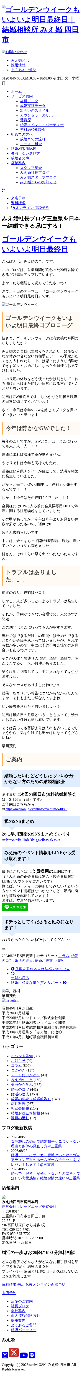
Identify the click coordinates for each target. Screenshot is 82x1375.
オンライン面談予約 (49, 1284)
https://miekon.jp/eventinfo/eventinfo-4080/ (36, 809)
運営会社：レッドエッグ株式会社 (29, 1206)
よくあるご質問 (23, 70)
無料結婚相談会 (33, 130)
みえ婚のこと (22, 1080)
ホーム (16, 91)
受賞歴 (25, 120)
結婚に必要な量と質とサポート (37, 983)
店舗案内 (18, 163)
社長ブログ (20, 1306)
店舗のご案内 (22, 1301)
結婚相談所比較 (23, 149)
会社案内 (18, 1311)
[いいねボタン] (3, 949)
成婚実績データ (33, 106)
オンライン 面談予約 (32, 208)
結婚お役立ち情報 (49, 960)
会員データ (29, 101)
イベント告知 (22, 1056)
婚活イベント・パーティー (42, 125)
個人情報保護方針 (25, 1316)
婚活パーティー (23, 1330)
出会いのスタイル (34, 110)
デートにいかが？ (25, 1075)
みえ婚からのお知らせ (38, 182)
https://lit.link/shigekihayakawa (33, 840)
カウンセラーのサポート (40, 115)
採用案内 (18, 1320)
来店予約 (18, 198)
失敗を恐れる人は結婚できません (42, 969)
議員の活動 (20, 1118)
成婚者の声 (20, 158)
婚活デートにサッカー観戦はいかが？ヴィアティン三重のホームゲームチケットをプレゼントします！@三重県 (45, 1159)
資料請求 (18, 203)
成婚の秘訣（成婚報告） (31, 1099)
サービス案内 (22, 96)
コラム (63, 956)
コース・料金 (31, 144)
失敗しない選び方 (25, 153)
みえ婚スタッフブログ (38, 177)
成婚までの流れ (33, 139)
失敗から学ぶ (22, 1085)
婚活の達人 (24, 960)
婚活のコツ (20, 1089)
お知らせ (18, 1061)
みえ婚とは (20, 60)
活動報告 (18, 1104)
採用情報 (18, 65)
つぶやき (18, 1070)
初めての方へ (22, 134)
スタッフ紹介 (31, 168)
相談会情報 (20, 1108)
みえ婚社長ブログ (34, 172)
